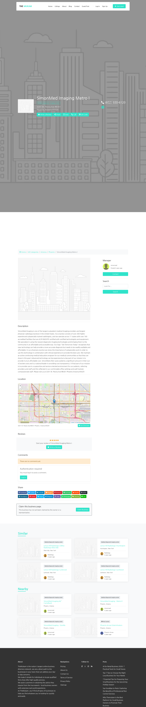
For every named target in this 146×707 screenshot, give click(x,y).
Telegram (49, 496)
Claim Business (82, 510)
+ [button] (20, 386)
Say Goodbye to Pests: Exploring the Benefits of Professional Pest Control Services (115, 691)
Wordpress (23, 496)
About (64, 6)
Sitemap (63, 685)
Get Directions (84, 425)
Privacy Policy (65, 681)
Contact (76, 6)
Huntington (103, 548)
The (25, 6)
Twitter (32, 492)
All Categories (33, 252)
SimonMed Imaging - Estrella (54, 625)
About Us (63, 670)
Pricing (62, 666)
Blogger (49, 492)
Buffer (84, 492)
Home (50, 6)
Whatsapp (66, 496)
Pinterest (58, 492)
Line (84, 496)
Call (74, 114)
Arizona (43, 252)
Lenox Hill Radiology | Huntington (112, 546)
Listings (57, 6)
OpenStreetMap (80, 422)
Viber (58, 496)
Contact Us (64, 674)
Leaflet (72, 422)
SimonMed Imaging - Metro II (111, 601)
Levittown (103, 572)
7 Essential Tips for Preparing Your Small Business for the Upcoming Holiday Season (115, 682)
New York (53, 550)
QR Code (84, 114)
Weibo (33, 496)
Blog (70, 6)
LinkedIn (41, 492)
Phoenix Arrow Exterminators (111, 625)
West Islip (46, 550)
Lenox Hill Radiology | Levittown (112, 570)
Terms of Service (66, 677)
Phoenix (52, 252)
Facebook (23, 492)
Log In (98, 6)
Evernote (68, 492)
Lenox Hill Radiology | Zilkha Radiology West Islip (54, 546)
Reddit (76, 492)
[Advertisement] (73, 234)
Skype (41, 496)
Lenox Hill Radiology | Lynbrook (55, 570)
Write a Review (45, 114)
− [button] (20, 388)
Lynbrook (46, 572)
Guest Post (85, 6)
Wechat (76, 496)
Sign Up (104, 6)
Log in (23, 477)
